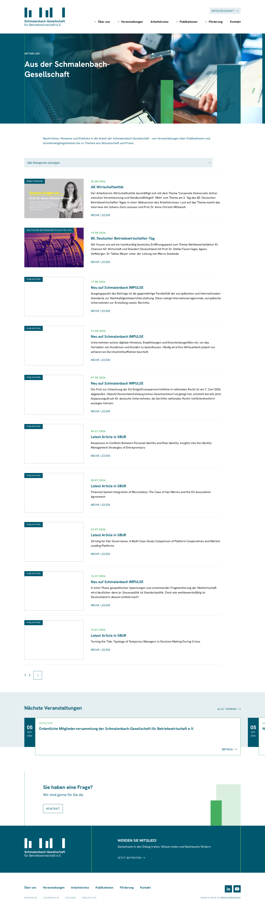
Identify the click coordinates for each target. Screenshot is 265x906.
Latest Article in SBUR (108, 436)
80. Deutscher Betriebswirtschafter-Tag (122, 238)
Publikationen (189, 22)
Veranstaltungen (132, 22)
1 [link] (25, 675)
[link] (37, 675)
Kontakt (235, 22)
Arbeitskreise (160, 22)
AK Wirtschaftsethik (107, 187)
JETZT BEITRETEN (129, 857)
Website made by (220, 897)
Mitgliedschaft (223, 10)
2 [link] (29, 675)
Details (227, 749)
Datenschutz (51, 897)
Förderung (215, 22)
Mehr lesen (100, 215)
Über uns (104, 22)
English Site (89, 897)
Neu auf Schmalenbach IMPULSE (117, 287)
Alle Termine (227, 709)
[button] (118, 162)
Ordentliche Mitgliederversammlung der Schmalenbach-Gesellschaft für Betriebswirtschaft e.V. (116, 728)
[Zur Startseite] (44, 17)
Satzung (70, 897)
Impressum (30, 897)
